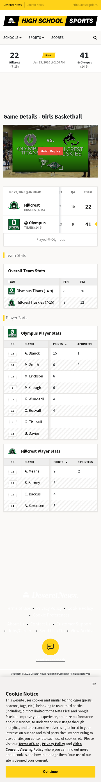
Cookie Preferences (51, 615)
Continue (50, 771)
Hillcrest (14, 62)
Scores (57, 37)
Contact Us (40, 624)
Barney (32, 482)
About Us (15, 624)
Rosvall (33, 410)
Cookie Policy (80, 608)
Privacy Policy (49, 608)
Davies (32, 433)
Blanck (32, 353)
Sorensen (34, 505)
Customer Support (73, 624)
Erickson (34, 376)
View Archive (83, 631)
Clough (33, 387)
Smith (32, 364)
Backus (33, 494)
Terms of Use (18, 608)
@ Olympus (84, 62)
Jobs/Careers (20, 631)
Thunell (33, 422)
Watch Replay (50, 151)
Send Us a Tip (52, 631)
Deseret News (12, 5)
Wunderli (34, 399)
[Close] (94, 685)
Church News (35, 5)
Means (32, 471)
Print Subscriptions (85, 5)
